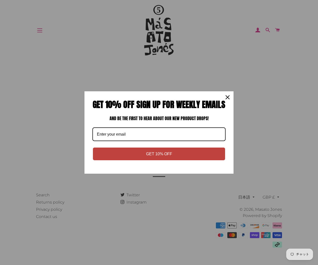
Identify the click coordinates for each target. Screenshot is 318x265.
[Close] (228, 97)
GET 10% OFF (159, 154)
